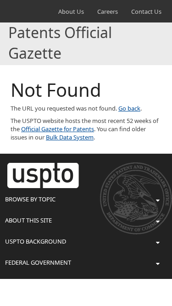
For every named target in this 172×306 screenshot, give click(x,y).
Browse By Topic (30, 199)
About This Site (28, 220)
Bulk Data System (70, 137)
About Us (71, 11)
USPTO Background (35, 241)
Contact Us (146, 11)
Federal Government (38, 262)
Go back (129, 108)
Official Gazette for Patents (57, 129)
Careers (107, 11)
